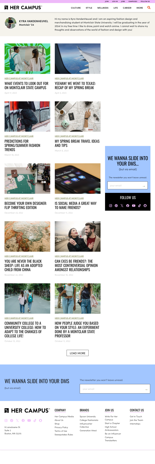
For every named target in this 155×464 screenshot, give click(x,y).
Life (116, 7)
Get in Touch (136, 416)
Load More (77, 353)
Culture (76, 7)
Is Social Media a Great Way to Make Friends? (76, 205)
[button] (148, 7)
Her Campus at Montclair (19, 78)
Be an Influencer (113, 433)
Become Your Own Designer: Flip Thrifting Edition (26, 205)
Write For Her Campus (111, 418)
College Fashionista (89, 419)
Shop (57, 423)
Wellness (103, 7)
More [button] (140, 7)
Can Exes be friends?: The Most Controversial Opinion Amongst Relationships (76, 265)
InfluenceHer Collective (86, 425)
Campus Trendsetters (111, 439)
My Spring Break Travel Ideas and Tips (77, 143)
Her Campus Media (64, 416)
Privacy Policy (61, 427)
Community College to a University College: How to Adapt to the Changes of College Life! (25, 329)
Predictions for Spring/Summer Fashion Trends (22, 145)
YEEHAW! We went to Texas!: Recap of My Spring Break (75, 85)
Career (127, 7)
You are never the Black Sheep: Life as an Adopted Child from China (24, 265)
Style (89, 7)
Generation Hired (88, 430)
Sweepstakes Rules (64, 434)
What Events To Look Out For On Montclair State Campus (26, 85)
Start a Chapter (112, 423)
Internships (135, 423)
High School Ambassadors (111, 428)
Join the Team (136, 419)
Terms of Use (61, 430)
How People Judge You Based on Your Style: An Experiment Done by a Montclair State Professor (77, 329)
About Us (59, 419)
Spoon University (88, 416)
